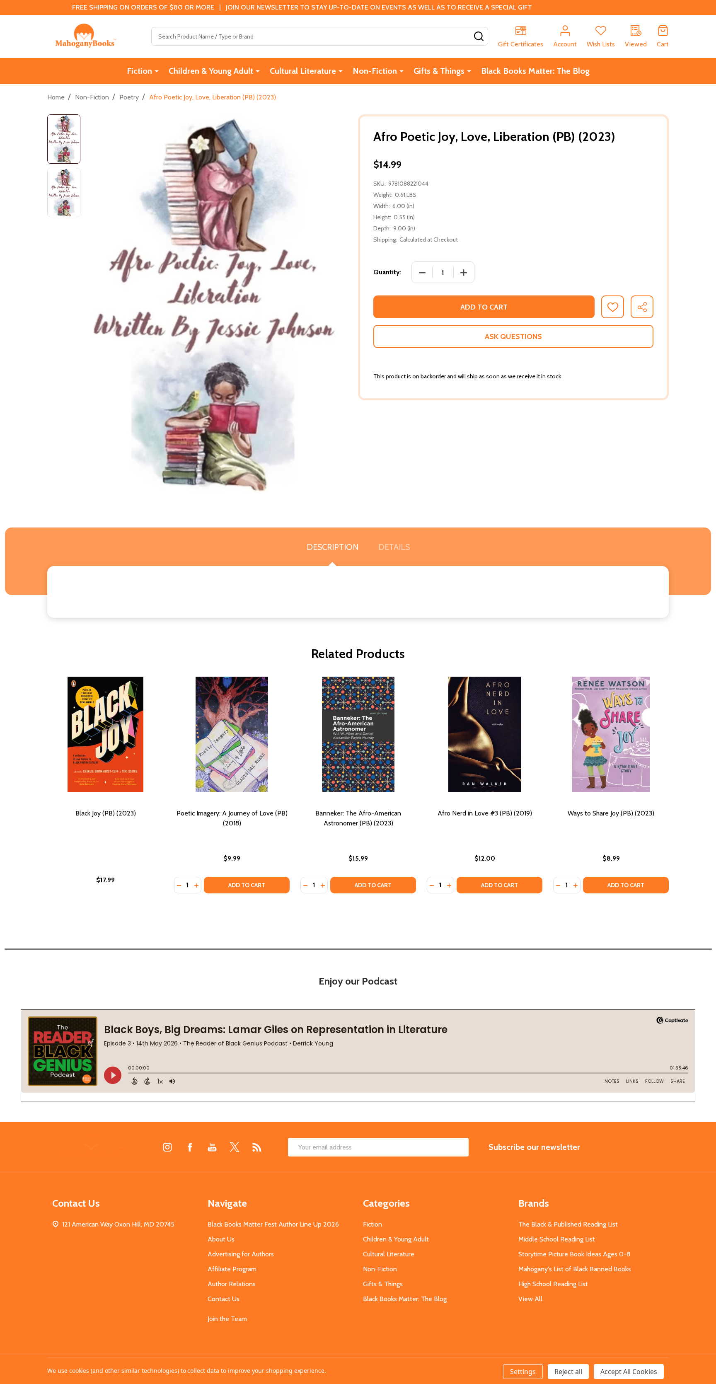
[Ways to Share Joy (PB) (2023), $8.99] (611, 734)
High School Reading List (553, 1284)
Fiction (139, 71)
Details (394, 547)
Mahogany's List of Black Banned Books (574, 1269)
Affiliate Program (232, 1269)
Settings (523, 1371)
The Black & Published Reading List (568, 1224)
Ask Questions (513, 336)
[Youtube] (212, 1147)
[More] (157, 70)
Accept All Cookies (628, 1371)
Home (56, 97)
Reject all (568, 1371)
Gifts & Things (439, 71)
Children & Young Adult (211, 71)
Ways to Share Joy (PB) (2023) (611, 813)
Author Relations (232, 1284)
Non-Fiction (375, 71)
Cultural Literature (303, 71)
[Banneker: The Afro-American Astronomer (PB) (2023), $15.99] (358, 734)
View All (530, 1299)
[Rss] (257, 1147)
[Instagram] (167, 1147)
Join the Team (227, 1319)
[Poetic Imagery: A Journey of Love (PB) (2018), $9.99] (232, 734)
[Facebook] (190, 1147)
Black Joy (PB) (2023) (105, 813)
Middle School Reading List (556, 1239)
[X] (234, 1147)
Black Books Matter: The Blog (535, 71)
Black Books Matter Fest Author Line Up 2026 (273, 1224)
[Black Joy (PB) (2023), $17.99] (105, 734)
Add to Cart (484, 307)
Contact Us (223, 1299)
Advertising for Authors (241, 1254)
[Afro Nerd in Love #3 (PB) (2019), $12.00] (484, 734)
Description (332, 547)
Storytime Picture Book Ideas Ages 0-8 (574, 1254)
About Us (221, 1239)
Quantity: (387, 272)
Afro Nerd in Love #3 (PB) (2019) (485, 813)
